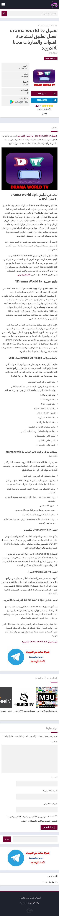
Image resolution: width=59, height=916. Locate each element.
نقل (43, 113)
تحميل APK (42, 93)
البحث (7, 839)
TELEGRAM (42, 100)
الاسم (54, 777)
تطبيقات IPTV (43, 25)
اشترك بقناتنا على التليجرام (29, 897)
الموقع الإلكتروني (50, 803)
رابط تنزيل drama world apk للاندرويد (39, 641)
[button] (4, 13)
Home (54, 25)
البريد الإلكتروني (50, 790)
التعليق (53, 741)
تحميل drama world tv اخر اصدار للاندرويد (37, 135)
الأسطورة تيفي (24, 274)
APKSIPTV (34, 903)
